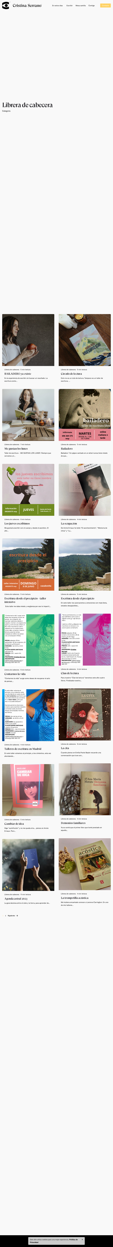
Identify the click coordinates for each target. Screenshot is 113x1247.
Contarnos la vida (15, 674)
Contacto (105, 5)
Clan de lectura (70, 673)
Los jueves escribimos (17, 523)
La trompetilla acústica (74, 897)
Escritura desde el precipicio (77, 598)
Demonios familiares (73, 823)
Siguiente (11, 916)
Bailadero (67, 448)
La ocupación (69, 523)
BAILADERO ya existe (17, 373)
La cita (65, 748)
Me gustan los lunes (16, 448)
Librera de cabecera (11, 370)
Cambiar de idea (14, 823)
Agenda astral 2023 (15, 898)
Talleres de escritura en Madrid (22, 748)
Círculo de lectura (71, 373)
